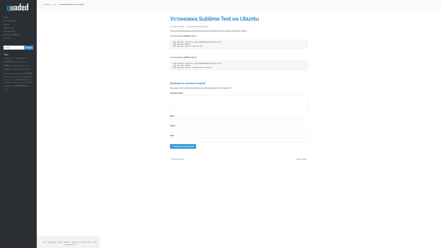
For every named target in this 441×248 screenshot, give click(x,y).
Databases (9, 21)
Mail (6, 17)
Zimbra (5, 89)
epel (23, 69)
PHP (17, 77)
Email (173, 126)
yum (28, 86)
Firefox (11, 74)
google (15, 74)
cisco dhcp (13, 66)
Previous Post (178, 159)
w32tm (12, 86)
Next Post (301, 159)
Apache (22, 58)
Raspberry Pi (26, 80)
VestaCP (6, 86)
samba (21, 82)
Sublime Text (198, 26)
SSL (25, 82)
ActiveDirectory (8, 58)
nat (14, 77)
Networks (9, 31)
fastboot (28, 69)
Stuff (6, 38)
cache (26, 58)
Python (18, 80)
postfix (21, 77)
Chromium (23, 62)
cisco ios (20, 66)
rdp (18, 82)
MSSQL (11, 77)
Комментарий (177, 93)
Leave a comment (178, 26)
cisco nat (27, 66)
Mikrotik (6, 77)
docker (19, 69)
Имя (172, 116)
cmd (5, 69)
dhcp (15, 69)
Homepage (46, 4)
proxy (11, 80)
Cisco (6, 65)
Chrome (16, 62)
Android (16, 58)
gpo (18, 74)
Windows (8, 28)
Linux (6, 24)
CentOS (8, 61)
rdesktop (13, 82)
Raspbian (6, 82)
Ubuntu (29, 82)
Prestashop (6, 80)
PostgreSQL (28, 77)
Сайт (172, 135)
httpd (22, 74)
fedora (5, 74)
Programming (11, 35)
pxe (14, 80)
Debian (10, 69)
